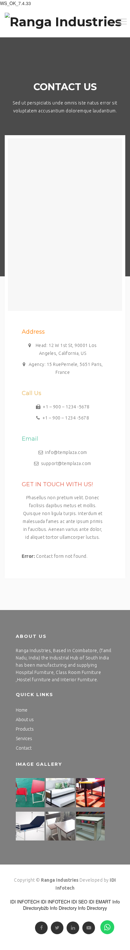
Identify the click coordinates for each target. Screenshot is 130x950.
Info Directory (63, 908)
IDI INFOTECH (24, 901)
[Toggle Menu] (122, 21)
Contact (24, 748)
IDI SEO (79, 901)
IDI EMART (100, 901)
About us (25, 719)
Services (24, 738)
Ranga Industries (59, 880)
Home (21, 710)
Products (25, 729)
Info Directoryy (92, 908)
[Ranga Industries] (63, 21)
